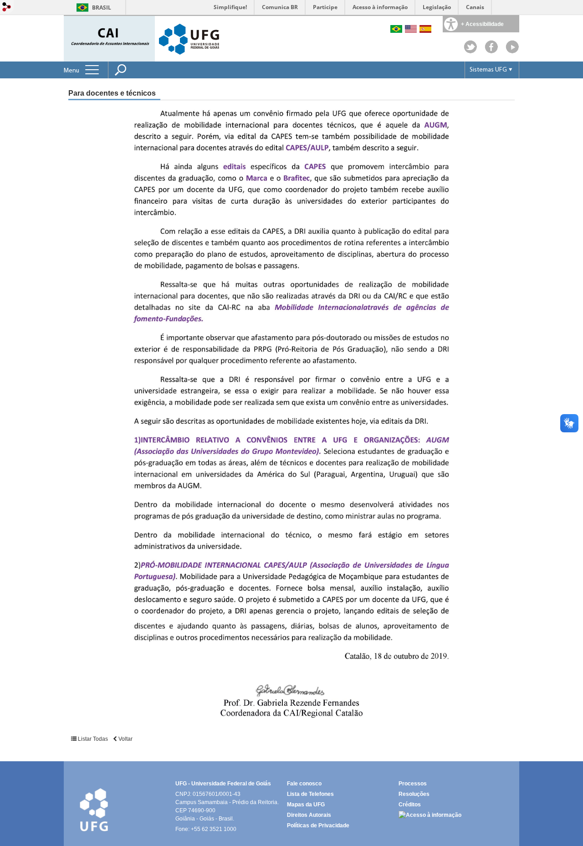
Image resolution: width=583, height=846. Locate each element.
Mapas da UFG (306, 804)
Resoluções (414, 794)
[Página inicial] (512, 51)
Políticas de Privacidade (318, 825)
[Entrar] (7, 7)
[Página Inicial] (110, 38)
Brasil (101, 7)
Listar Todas (93, 739)
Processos (413, 783)
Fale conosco (304, 783)
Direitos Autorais (309, 815)
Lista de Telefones (310, 794)
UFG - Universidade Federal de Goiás (223, 783)
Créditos (410, 804)
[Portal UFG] (189, 38)
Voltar (125, 739)
